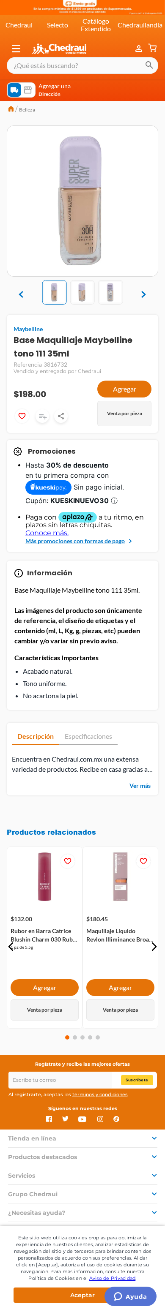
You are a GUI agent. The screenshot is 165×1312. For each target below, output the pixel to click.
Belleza (27, 109)
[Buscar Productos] (149, 65)
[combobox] (82, 65)
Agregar (124, 389)
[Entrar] (139, 48)
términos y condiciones (100, 1094)
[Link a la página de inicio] (11, 109)
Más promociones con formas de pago (75, 540)
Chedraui (19, 25)
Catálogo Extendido (96, 25)
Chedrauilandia (140, 25)
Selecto (57, 25)
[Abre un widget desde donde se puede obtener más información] (130, 1297)
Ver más (140, 785)
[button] (16, 48)
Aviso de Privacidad (112, 1278)
